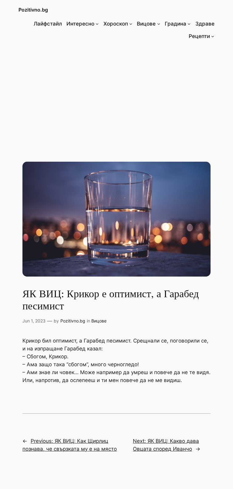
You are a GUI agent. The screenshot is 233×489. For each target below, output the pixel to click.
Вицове (98, 320)
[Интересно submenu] (97, 23)
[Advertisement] (116, 94)
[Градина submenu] (189, 23)
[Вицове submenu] (158, 23)
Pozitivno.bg (33, 10)
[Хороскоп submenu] (130, 23)
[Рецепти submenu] (212, 36)
